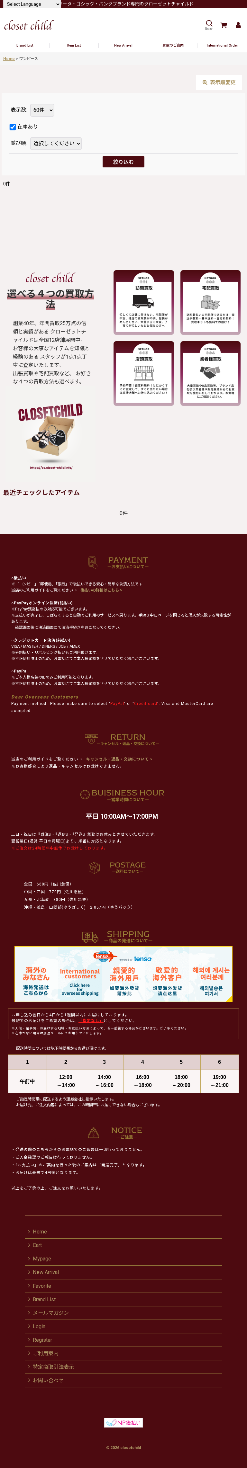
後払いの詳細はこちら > (101, 590)
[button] (209, 25)
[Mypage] (238, 25)
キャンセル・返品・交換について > (119, 759)
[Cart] (223, 25)
